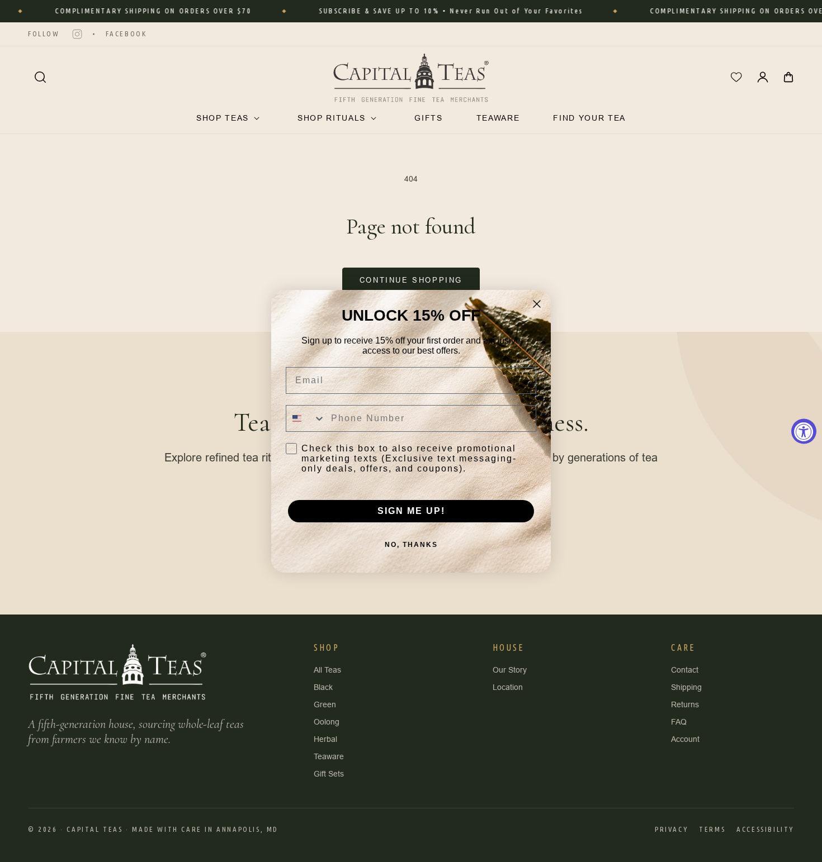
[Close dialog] (536, 304)
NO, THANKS (411, 545)
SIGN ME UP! (411, 511)
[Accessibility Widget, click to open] (803, 431)
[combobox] (305, 418)
